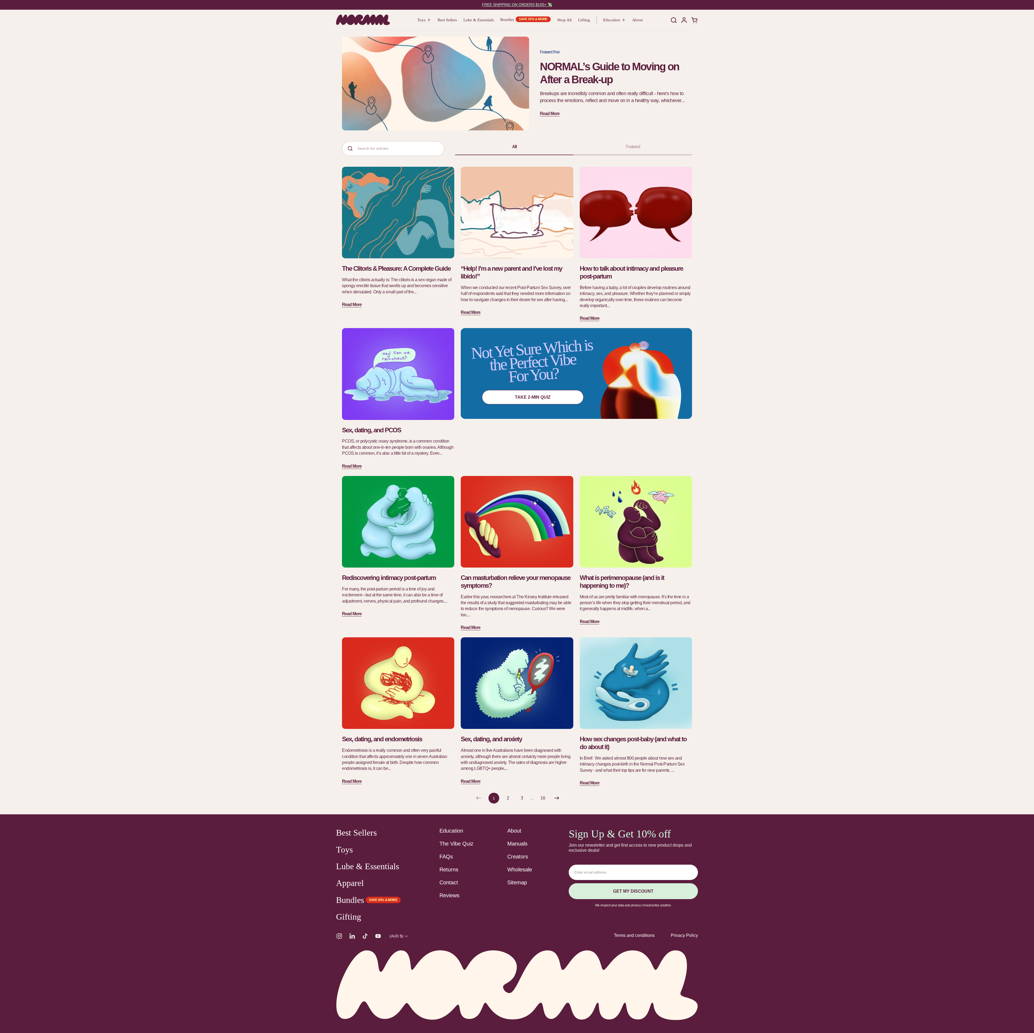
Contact (448, 882)
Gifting (348, 916)
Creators (517, 857)
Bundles (350, 900)
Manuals (517, 844)
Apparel (350, 883)
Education (451, 831)
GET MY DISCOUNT (633, 891)
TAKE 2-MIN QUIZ (533, 397)
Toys (344, 849)
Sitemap (517, 882)
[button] (673, 20)
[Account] (684, 20)
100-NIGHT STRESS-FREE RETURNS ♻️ (517, 5)
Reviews (449, 895)
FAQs (446, 857)
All (514, 146)
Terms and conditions (634, 935)
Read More (550, 113)
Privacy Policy (684, 935)
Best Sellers (356, 832)
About (514, 831)
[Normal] (363, 20)
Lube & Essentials (367, 866)
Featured (633, 146)
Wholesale (519, 869)
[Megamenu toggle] (429, 20)
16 (544, 798)
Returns (448, 869)
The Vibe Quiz (456, 844)
